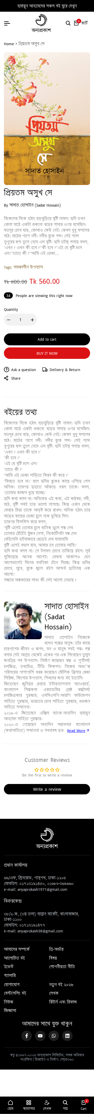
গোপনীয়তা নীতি (62, 967)
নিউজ (8, 1002)
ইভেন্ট (8, 967)
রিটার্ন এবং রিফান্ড (63, 1002)
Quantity (11, 309)
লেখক (53, 993)
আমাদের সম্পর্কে (17, 949)
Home (9, 44)
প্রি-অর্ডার (56, 949)
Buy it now (47, 353)
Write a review (47, 789)
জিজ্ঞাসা (10, 1010)
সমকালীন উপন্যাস (28, 267)
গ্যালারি (10, 975)
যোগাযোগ (12, 984)
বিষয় (53, 958)
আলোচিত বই (14, 958)
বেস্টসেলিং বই (15, 993)
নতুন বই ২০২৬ (61, 984)
